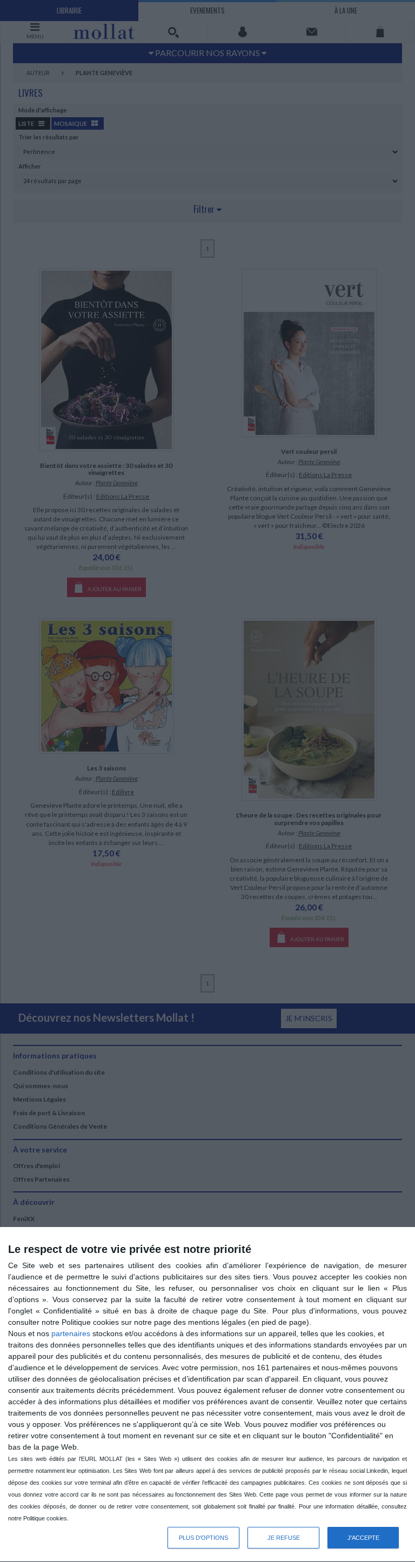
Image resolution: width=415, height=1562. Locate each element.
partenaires (70, 1333)
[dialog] (207, 1395)
